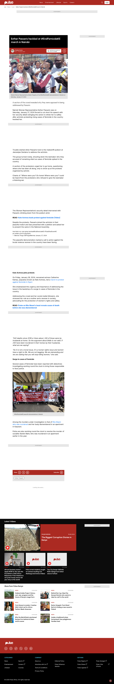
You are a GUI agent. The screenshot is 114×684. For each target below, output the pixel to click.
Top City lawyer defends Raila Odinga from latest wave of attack (55, 572)
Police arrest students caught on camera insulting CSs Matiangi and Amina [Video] (35, 572)
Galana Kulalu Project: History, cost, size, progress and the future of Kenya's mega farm (25, 595)
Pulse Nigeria (81, 661)
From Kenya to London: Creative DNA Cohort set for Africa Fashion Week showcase (25, 607)
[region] (57, 567)
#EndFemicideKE (39, 231)
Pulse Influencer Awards (60, 665)
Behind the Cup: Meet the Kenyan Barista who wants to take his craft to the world (61, 595)
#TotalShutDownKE (51, 231)
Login (107, 2)
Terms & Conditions (41, 667)
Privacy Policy (39, 671)
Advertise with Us (40, 664)
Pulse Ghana (81, 664)
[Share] (64, 51)
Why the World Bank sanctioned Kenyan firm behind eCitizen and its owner (26, 619)
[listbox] (57, 567)
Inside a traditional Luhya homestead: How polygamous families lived (61, 619)
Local (13, 7)
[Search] (102, 2)
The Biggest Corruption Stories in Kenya (56, 538)
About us (38, 661)
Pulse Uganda (81, 667)
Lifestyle (58, 2)
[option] (14, 567)
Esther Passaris (19, 478)
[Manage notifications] (110, 680)
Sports (65, 2)
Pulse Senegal (100, 661)
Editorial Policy (59, 661)
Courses (21, 667)
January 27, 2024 (41, 235)
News (41, 2)
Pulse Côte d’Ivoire (99, 665)
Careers (72, 2)
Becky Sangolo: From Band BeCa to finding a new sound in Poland (61, 607)
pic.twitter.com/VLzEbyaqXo (22, 233)
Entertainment (49, 2)
